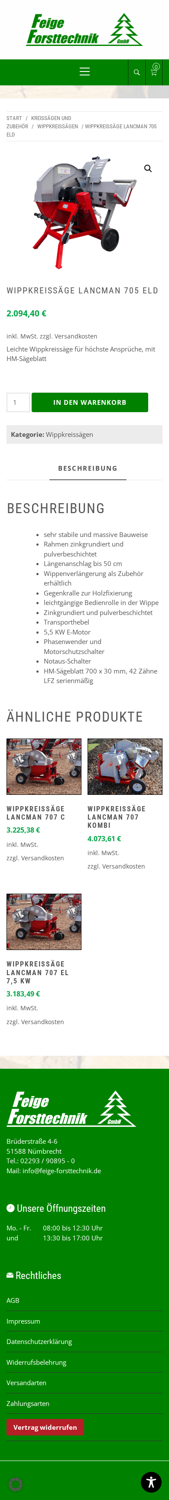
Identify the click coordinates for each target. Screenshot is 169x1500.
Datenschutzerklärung (39, 1341)
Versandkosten (76, 336)
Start (14, 118)
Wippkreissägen (57, 126)
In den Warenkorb (90, 402)
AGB (13, 1300)
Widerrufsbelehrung (36, 1362)
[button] (148, 168)
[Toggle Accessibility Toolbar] (151, 1482)
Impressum (23, 1321)
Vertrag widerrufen (45, 1427)
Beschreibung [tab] (88, 468)
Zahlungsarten (27, 1403)
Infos (44, 768)
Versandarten (26, 1382)
